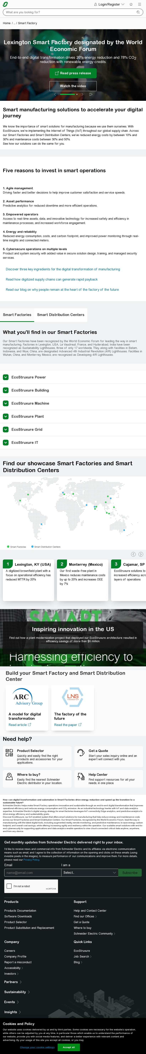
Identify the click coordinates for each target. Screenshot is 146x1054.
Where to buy (82, 928)
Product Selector (15, 922)
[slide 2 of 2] (76, 94)
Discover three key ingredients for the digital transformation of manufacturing (63, 269)
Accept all (69, 1047)
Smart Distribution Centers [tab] (60, 315)
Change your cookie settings (37, 1047)
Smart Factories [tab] (17, 315)
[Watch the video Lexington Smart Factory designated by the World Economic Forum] (73, 86)
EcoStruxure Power (28, 377)
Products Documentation (20, 910)
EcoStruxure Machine (30, 403)
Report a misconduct (18, 962)
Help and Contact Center (90, 910)
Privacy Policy (31, 859)
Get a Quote (81, 922)
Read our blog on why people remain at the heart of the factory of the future (62, 289)
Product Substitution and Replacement (29, 928)
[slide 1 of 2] (67, 94)
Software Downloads (18, 916)
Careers (9, 950)
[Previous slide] (55, 94)
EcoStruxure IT (24, 442)
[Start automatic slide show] (91, 94)
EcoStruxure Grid (26, 429)
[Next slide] (82, 94)
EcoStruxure (82, 950)
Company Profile (15, 956)
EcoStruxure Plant (27, 416)
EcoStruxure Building (30, 390)
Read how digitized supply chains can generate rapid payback (52, 279)
